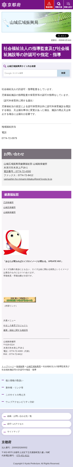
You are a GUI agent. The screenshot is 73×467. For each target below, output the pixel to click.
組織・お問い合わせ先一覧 (19, 416)
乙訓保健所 (8, 202)
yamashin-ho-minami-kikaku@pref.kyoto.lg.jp (28, 179)
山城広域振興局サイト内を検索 (21, 66)
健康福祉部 (11, 194)
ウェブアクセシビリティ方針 (20, 402)
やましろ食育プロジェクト (15, 325)
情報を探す (68, 7)
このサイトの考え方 (15, 395)
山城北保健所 (9, 207)
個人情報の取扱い (14, 380)
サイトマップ (13, 431)
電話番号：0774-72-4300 (17, 171)
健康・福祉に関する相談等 (15, 330)
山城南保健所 (9, 212)
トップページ (8, 366)
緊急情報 (49, 7)
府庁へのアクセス (15, 424)
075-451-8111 (22, 455)
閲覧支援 (58, 7)
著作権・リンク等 (14, 387)
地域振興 (20, 366)
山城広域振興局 (33, 366)
